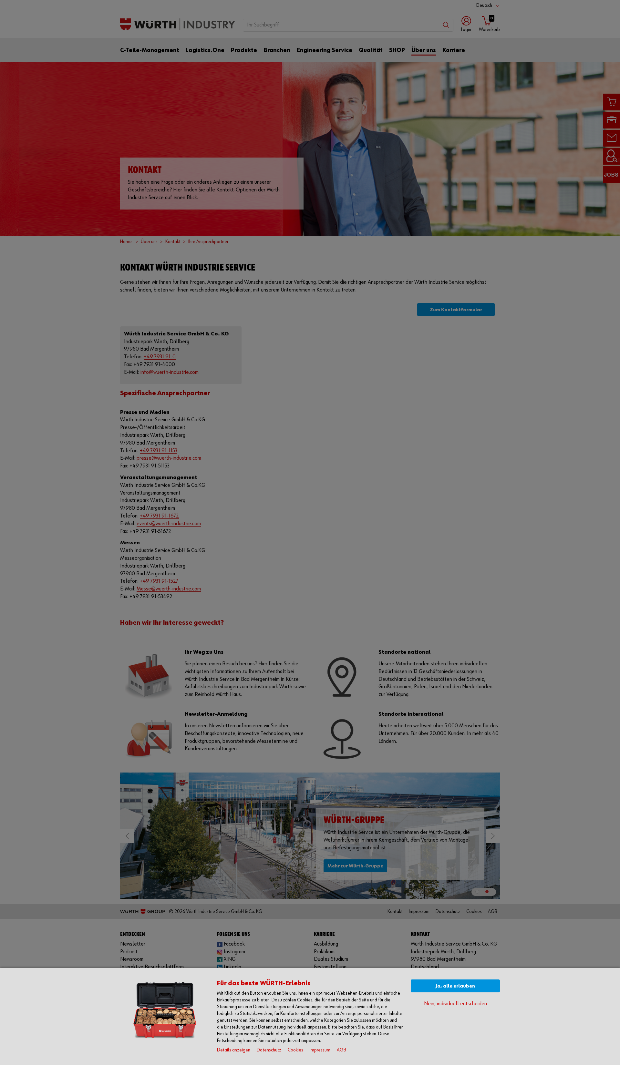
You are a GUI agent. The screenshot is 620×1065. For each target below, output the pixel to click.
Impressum (320, 1050)
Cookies (295, 1050)
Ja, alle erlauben (455, 986)
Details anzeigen (233, 1050)
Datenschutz (269, 1050)
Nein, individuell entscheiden (455, 1004)
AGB (341, 1050)
